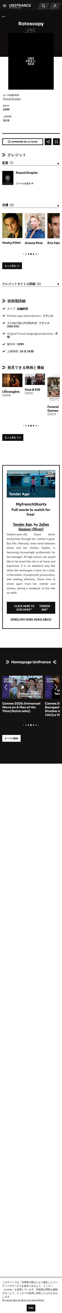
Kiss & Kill (32, 390)
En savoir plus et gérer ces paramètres (23, 1300)
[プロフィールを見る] (55, 6)
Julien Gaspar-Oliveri (34, 526)
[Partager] (48, 141)
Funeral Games (53, 409)
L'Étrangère (10, 392)
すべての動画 (11, 738)
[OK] (31, 1308)
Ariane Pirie (34, 243)
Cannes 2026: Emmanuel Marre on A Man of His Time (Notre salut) (21, 707)
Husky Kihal (11, 243)
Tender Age (22, 524)
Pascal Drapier (12, 99)
